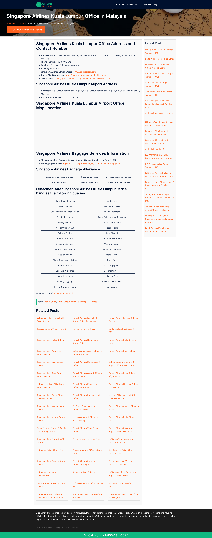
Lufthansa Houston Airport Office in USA (49, 474)
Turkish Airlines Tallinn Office (50, 340)
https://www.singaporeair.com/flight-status (86, 75)
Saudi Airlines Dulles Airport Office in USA (122, 452)
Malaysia (75, 301)
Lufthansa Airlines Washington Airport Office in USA (122, 474)
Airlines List (119, 5)
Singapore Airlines (88, 301)
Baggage (158, 5)
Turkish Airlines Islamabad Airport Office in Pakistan (85, 319)
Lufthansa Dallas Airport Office (51, 450)
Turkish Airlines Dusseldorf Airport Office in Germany (121, 430)
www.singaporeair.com (85, 72)
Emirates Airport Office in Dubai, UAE (88, 452)
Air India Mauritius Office (156, 149)
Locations (147, 5)
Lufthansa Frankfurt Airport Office (121, 330)
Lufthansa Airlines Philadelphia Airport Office (51, 386)
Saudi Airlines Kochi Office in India (122, 485)
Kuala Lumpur (63, 301)
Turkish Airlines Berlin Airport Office (122, 419)
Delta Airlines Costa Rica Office (159, 59)
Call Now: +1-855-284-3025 (27, 29)
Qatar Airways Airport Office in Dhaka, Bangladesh (51, 430)
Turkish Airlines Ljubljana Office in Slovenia (123, 386)
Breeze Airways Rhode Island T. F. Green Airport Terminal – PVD (159, 185)
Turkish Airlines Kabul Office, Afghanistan (122, 375)
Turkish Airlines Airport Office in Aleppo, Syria (87, 375)
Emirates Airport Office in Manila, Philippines (120, 463)
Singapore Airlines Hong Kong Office (51, 485)
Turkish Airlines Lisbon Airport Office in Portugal (87, 463)
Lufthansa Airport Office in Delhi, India (88, 485)
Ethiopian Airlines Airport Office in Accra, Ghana (123, 496)
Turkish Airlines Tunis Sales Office (85, 430)
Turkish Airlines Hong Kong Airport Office (85, 341)
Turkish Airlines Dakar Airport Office (86, 364)
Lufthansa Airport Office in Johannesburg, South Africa (50, 496)
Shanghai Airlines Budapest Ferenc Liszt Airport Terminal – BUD (159, 197)
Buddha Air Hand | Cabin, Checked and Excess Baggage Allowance (159, 219)
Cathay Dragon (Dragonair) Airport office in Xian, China (121, 364)
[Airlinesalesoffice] (44, 4)
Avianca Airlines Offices (84, 472)
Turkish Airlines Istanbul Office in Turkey (124, 319)
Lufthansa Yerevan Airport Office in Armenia (121, 441)
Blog (167, 5)
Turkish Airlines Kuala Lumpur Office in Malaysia (86, 386)
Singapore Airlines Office (64, 293)
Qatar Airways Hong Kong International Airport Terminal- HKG (159, 104)
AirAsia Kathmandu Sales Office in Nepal (87, 496)
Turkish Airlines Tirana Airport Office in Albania (51, 397)
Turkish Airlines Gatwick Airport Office (51, 463)
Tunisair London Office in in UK (51, 329)
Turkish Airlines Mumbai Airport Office (51, 408)
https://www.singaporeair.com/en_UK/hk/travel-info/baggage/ (91, 163)
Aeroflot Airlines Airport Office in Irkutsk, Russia (123, 397)
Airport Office (49, 301)
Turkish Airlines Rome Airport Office (86, 397)
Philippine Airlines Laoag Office (87, 439)
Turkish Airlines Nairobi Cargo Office (51, 419)
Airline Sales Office (15, 23)
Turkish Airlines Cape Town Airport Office (49, 375)
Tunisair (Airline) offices (84, 329)
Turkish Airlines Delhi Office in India (122, 341)
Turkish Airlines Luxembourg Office (50, 364)
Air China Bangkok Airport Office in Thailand (85, 408)
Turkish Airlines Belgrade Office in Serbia (51, 441)
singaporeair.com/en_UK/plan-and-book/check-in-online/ (83, 78)
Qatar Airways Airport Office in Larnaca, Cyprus (87, 352)
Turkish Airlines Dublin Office (122, 351)
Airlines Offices (133, 5)
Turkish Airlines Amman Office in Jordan (124, 408)
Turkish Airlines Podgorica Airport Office (49, 352)
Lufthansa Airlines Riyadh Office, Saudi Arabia (52, 319)
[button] (175, 5)
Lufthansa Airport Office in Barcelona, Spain (85, 419)
